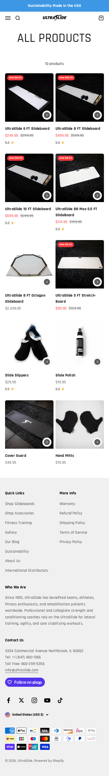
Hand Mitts (65, 455)
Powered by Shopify (49, 761)
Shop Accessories (19, 513)
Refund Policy (71, 513)
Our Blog (12, 542)
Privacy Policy (71, 542)
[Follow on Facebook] (8, 700)
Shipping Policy (72, 523)
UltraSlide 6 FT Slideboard (27, 128)
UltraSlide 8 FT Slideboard (78, 128)
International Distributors (26, 570)
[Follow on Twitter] (21, 700)
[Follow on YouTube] (47, 700)
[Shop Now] (46, 115)
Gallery (11, 532)
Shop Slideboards (20, 504)
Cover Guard (15, 455)
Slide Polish (65, 375)
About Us (12, 561)
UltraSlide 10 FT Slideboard (28, 209)
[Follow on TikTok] (60, 700)
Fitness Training (18, 523)
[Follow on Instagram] (34, 700)
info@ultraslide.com (21, 670)
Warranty (67, 504)
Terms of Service (73, 532)
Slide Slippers (17, 375)
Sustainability (17, 551)
